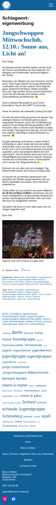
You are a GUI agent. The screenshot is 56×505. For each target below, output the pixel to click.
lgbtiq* (34, 294)
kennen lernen (14, 378)
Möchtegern (18, 391)
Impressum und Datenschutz (28, 436)
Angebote (25, 454)
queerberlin (7, 396)
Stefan (18, 421)
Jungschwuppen (32, 292)
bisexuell (28, 333)
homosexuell (33, 345)
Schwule (42, 402)
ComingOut (19, 290)
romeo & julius (30, 396)
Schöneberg (12, 416)
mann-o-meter (44, 294)
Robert (16, 396)
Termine (14, 454)
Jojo (45, 345)
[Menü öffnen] (51, 5)
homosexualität (12, 345)
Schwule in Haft (28, 466)
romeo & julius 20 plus (11, 403)
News (5, 454)
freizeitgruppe (24, 339)
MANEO (28, 460)
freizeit (6, 339)
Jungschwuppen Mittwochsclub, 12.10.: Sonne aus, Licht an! (25, 43)
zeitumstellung (33, 299)
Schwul (29, 282)
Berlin (10, 290)
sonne (37, 416)
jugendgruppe (14, 356)
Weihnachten (23, 426)
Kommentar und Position (13, 282)
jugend (7, 350)
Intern (28, 442)
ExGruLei (26, 270)
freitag (39, 332)
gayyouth (39, 340)
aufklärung (6, 333)
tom (24, 299)
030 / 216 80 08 (10, 485)
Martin (31, 386)
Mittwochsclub (7, 391)
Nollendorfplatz (9, 296)
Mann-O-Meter (9, 472)
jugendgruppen (39, 356)
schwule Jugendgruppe (23, 409)
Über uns (36, 454)
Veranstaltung (45, 284)
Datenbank (48, 454)
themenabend (29, 422)
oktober (20, 296)
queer (44, 390)
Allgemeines (18, 277)
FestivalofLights (9, 292)
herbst (20, 292)
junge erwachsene (16, 367)
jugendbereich (42, 350)
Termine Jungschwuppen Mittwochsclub (20, 284)
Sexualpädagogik (41, 282)
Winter (33, 426)
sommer (28, 416)
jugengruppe (22, 362)
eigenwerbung (32, 290)
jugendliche (9, 361)
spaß (19, 299)
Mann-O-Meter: (28, 448)
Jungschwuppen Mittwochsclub (31, 279)
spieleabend (7, 422)
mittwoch (40, 385)
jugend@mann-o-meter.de (15, 491)
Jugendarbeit (31, 277)
